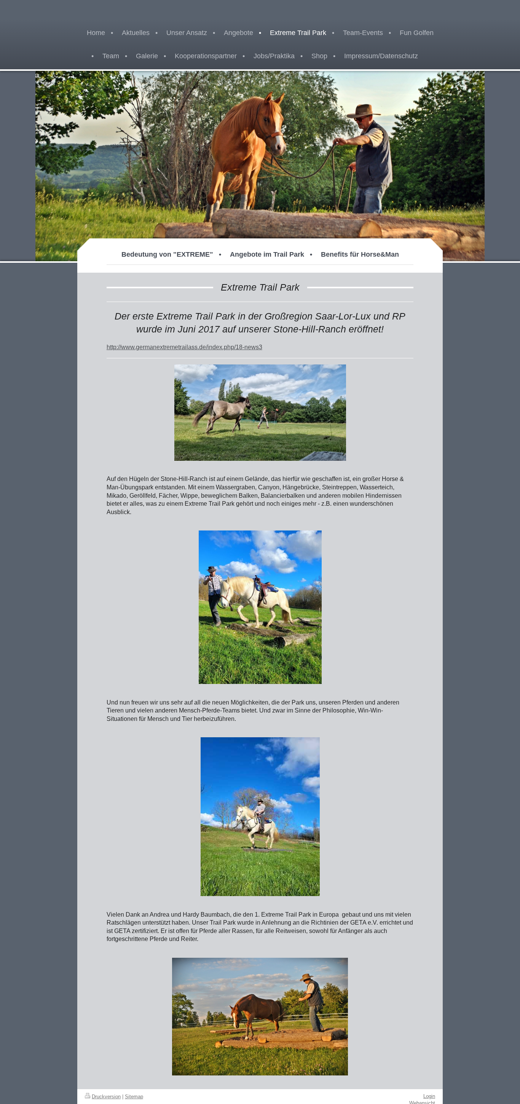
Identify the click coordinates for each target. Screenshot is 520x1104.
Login (429, 1096)
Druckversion (106, 1096)
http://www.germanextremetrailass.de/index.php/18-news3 (184, 347)
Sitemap (134, 1096)
